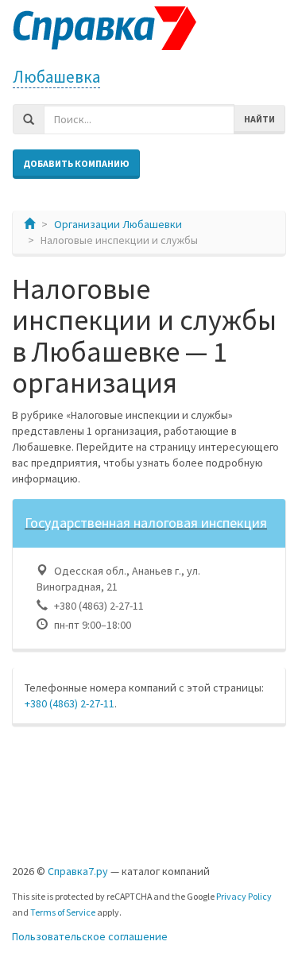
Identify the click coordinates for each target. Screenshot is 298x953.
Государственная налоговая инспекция (146, 522)
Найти (259, 119)
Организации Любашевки (118, 224)
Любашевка (56, 76)
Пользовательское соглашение (90, 936)
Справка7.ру (78, 871)
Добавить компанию (76, 163)
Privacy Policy (244, 896)
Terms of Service (62, 912)
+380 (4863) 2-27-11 (69, 703)
